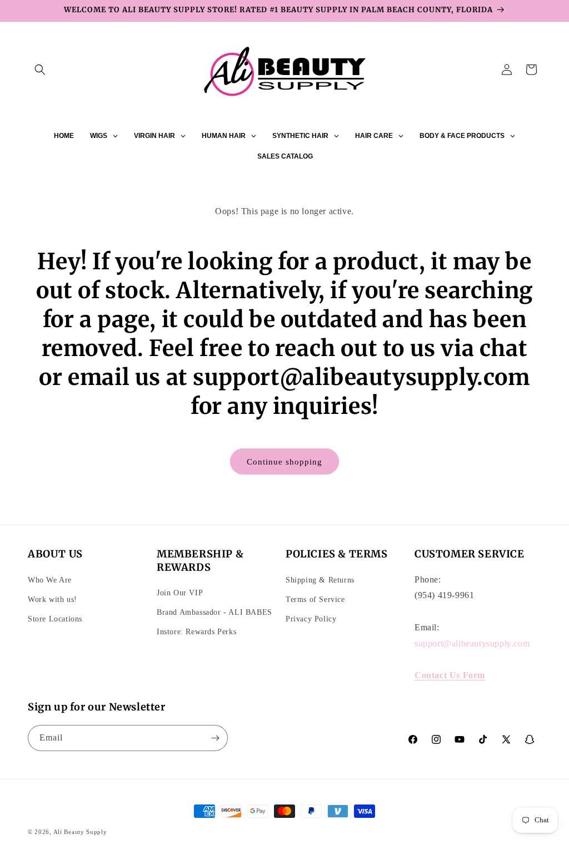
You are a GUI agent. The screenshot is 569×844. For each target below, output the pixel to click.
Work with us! (52, 599)
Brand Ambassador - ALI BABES (214, 612)
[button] (40, 69)
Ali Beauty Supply (80, 831)
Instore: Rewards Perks (196, 632)
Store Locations (55, 619)
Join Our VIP (180, 593)
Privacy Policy (311, 619)
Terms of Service (315, 599)
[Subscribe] (215, 738)
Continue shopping (284, 461)
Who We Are (50, 580)
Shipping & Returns (320, 580)
